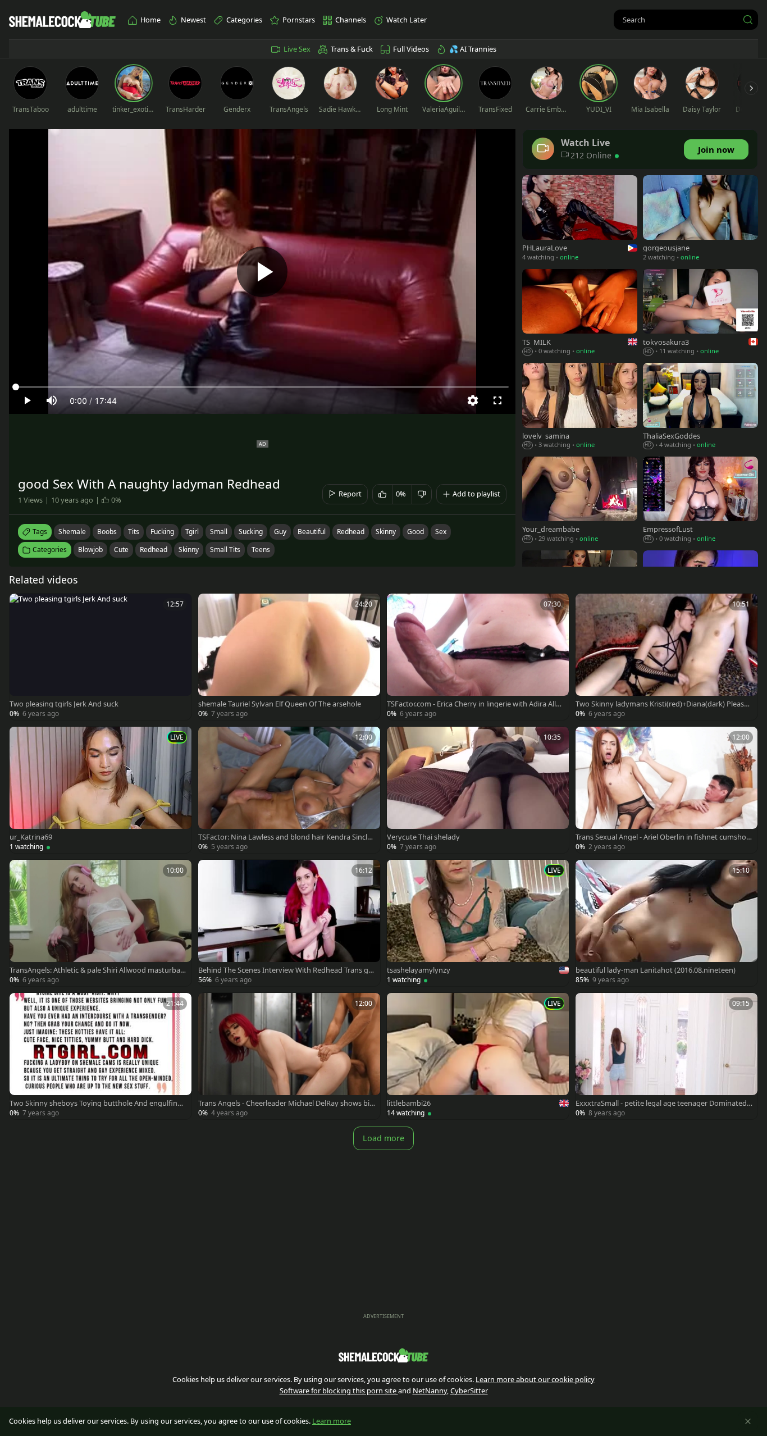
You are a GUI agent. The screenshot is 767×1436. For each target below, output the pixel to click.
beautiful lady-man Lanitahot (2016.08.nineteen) (656, 970)
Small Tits (225, 549)
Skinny (189, 549)
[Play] (262, 272)
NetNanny (430, 1390)
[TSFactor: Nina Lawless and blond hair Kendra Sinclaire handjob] (289, 790)
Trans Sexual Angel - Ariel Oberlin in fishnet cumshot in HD (664, 837)
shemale (72, 531)
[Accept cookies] (748, 1421)
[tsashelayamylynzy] (478, 923)
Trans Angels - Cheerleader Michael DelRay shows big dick (286, 1103)
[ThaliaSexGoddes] (700, 407)
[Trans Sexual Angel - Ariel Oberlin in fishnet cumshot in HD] (666, 790)
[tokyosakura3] (700, 313)
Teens (261, 549)
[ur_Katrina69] (100, 790)
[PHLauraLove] (579, 219)
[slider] (262, 387)
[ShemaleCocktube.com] (62, 19)
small (218, 531)
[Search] (747, 19)
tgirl (192, 531)
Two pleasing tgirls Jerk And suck (64, 704)
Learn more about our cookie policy (535, 1379)
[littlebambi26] (478, 1056)
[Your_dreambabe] (579, 501)
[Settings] (473, 400)
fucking (162, 531)
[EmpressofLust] (700, 501)
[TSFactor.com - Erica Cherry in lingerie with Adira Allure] (478, 657)
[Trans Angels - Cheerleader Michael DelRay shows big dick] (289, 1056)
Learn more (331, 1421)
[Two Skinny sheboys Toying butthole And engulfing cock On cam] (100, 1056)
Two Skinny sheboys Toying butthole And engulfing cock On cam (98, 1103)
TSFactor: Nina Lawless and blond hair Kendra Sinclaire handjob (287, 837)
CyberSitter (469, 1390)
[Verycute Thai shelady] (478, 790)
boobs (107, 531)
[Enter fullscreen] (497, 400)
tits (133, 531)
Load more (383, 1138)
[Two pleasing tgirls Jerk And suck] (100, 657)
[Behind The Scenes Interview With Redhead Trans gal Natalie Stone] (289, 923)
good (415, 531)
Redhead (153, 549)
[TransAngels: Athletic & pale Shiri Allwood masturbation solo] (100, 923)
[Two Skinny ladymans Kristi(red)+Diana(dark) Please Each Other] (666, 657)
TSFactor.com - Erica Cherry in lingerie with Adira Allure (475, 704)
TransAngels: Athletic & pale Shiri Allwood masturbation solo (97, 970)
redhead (350, 531)
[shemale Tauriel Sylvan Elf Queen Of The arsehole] (289, 657)
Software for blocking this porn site (339, 1390)
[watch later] (23, 607)
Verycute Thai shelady (423, 837)
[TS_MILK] (579, 313)
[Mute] (51, 400)
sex (440, 531)
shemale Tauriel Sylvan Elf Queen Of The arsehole (279, 704)
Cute (121, 549)
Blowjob (90, 549)
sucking (251, 531)
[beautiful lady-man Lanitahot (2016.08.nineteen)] (666, 923)
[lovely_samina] (579, 407)
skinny (386, 531)
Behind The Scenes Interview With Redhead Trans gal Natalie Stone (286, 970)
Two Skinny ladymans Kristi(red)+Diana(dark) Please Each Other (662, 704)
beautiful (312, 531)
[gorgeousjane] (700, 219)
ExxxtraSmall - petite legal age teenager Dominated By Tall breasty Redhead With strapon (664, 1103)
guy (280, 531)
